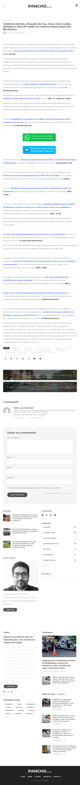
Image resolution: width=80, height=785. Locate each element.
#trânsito (24, 352)
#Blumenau (9, 704)
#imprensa (30, 707)
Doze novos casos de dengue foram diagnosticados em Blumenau (34, 293)
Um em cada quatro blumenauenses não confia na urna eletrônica (34, 234)
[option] (20, 532)
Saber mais (10, 609)
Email (9, 467)
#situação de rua (61, 350)
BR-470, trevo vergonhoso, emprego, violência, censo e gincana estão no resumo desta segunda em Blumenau (32, 388)
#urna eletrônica (37, 352)
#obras (7, 350)
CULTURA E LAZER (59, 532)
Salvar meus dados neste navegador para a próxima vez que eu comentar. (35, 488)
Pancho (10, 33)
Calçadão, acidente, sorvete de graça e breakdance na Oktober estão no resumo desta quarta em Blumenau (47, 376)
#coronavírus (30, 704)
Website (10, 477)
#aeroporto (27, 348)
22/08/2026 (57, 740)
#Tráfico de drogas (11, 352)
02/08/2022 (19, 33)
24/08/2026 (57, 724)
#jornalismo (9, 710)
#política (32, 710)
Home (23, 776)
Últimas (38, 776)
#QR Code (17, 350)
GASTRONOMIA (59, 554)
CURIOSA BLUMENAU (59, 538)
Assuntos (47, 776)
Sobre (30, 776)
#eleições (58, 348)
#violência (51, 352)
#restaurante (28, 350)
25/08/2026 (54, 671)
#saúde (7, 713)
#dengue (48, 348)
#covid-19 (8, 707)
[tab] (48, 694)
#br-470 (38, 348)
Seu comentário (13, 438)
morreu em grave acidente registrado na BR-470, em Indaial (31, 175)
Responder (37, 418)
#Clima (19, 704)
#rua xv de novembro (44, 350)
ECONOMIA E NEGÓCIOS (59, 543)
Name (9, 457)
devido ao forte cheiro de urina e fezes (21, 98)
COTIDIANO (7, 20)
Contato (57, 776)
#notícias (21, 710)
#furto (68, 348)
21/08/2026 (56, 754)
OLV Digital (45, 780)
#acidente (16, 348)
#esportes (19, 707)
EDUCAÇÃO (59, 549)
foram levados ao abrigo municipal (39, 84)
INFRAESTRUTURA (59, 560)
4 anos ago (18, 418)
